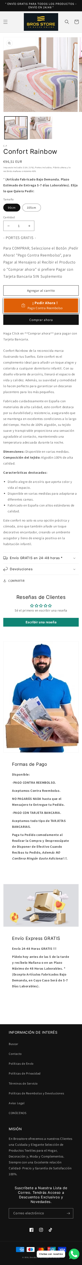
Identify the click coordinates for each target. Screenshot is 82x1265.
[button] (5, 22)
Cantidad (9, 217)
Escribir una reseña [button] (41, 622)
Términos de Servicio (23, 1083)
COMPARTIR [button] (16, 581)
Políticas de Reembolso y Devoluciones (36, 1093)
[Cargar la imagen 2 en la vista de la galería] (41, 127)
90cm (12, 208)
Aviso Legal (17, 1103)
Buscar (13, 1044)
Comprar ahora (41, 320)
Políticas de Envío (21, 1064)
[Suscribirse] (68, 1213)
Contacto (15, 1054)
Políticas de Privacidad (25, 1073)
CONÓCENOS (17, 1113)
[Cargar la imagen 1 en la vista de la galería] (15, 127)
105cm (31, 208)
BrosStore (34, 1257)
